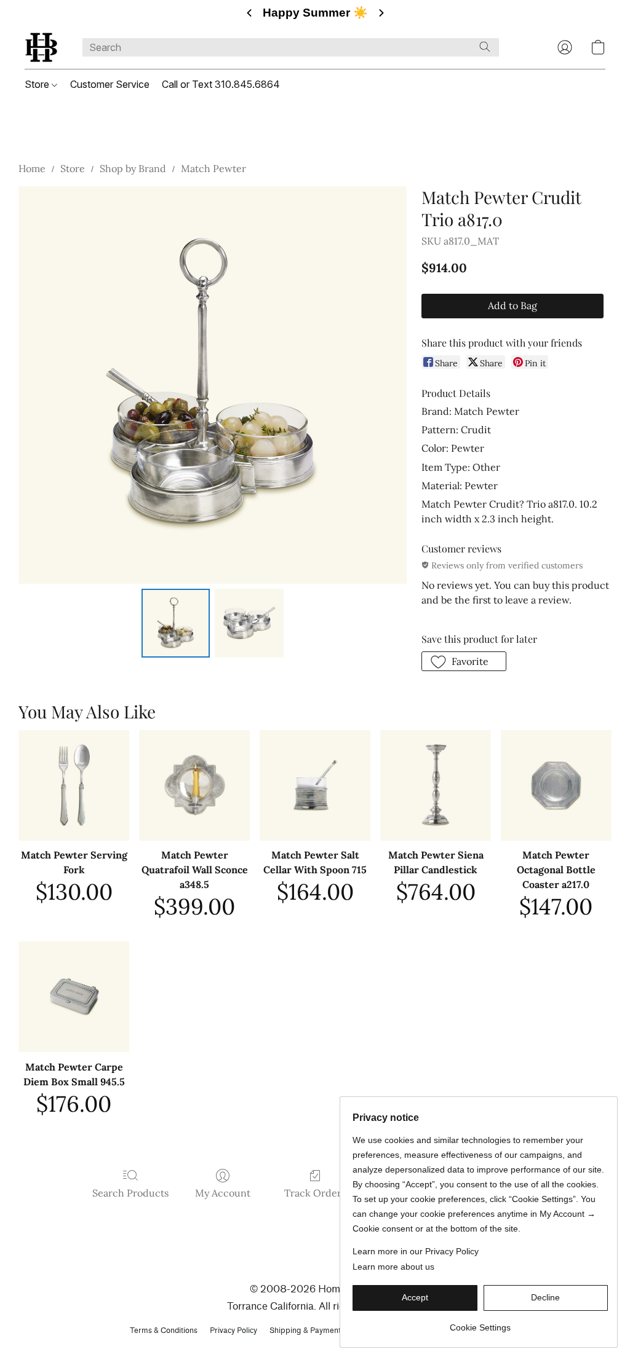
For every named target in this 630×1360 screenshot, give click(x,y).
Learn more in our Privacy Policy (416, 1251)
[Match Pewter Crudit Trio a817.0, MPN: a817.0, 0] (176, 623)
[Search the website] (485, 46)
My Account (222, 1193)
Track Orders (315, 1193)
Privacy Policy (233, 1330)
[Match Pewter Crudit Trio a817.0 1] (249, 623)
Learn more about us (393, 1267)
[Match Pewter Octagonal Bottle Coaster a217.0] (556, 785)
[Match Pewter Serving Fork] (73, 785)
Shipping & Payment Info (312, 1330)
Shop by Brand (133, 168)
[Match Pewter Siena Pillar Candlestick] (435, 785)
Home (32, 168)
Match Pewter (213, 168)
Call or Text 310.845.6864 (221, 84)
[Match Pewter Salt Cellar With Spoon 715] (315, 785)
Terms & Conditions (163, 1330)
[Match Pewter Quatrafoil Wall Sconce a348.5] (194, 785)
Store (38, 84)
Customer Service (110, 84)
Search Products (130, 1193)
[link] (480, 1323)
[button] (41, 47)
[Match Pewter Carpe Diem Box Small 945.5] (73, 996)
